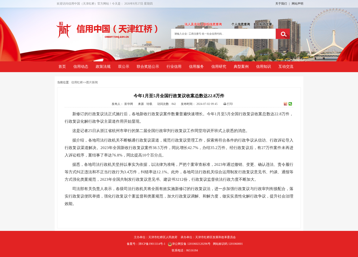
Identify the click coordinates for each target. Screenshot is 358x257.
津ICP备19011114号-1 (151, 243)
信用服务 (196, 66)
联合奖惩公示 (148, 66)
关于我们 (281, 3)
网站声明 (297, 3)
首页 (62, 66)
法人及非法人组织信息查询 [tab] (203, 24)
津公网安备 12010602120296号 (191, 243)
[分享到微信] (290, 103)
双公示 (123, 66)
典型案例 (241, 66)
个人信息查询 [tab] (240, 24)
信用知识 (263, 66)
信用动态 (80, 66)
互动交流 (285, 66)
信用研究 (218, 66)
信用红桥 (77, 82)
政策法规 (103, 66)
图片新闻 (92, 82)
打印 (229, 103)
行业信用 (174, 66)
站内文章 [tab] (266, 24)
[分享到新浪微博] (285, 103)
